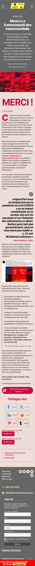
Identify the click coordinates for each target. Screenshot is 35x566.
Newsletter (17, 16)
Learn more (19, 564)
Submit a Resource (11, 550)
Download (8, 434)
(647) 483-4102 (12, 487)
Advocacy (6, 471)
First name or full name (11, 511)
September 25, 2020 (18, 67)
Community (6, 474)
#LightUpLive (15, 156)
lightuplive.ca (7, 179)
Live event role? (9, 532)
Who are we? (7, 479)
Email (5, 518)
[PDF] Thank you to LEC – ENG (12, 430)
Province (7, 525)
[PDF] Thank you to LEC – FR (11, 439)
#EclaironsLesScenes (10, 158)
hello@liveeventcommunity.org (19, 493)
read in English (7, 111)
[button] (17, 390)
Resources (6, 476)
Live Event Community (19, 64)
